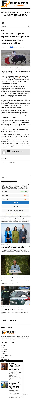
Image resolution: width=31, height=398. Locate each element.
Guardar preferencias (15, 210)
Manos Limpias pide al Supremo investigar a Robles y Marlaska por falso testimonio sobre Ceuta (15, 246)
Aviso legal (23, 213)
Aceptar (15, 202)
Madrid (12, 320)
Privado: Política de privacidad (16, 213)
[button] (28, 184)
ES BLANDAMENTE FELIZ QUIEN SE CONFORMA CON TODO (15, 13)
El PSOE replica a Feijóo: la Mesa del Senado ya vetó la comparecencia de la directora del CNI (15, 216)
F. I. (14, 47)
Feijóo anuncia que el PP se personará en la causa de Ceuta (15, 278)
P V (15, 17)
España (2, 30)
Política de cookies (8, 213)
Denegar (15, 206)
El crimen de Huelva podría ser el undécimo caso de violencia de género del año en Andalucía (15, 308)
